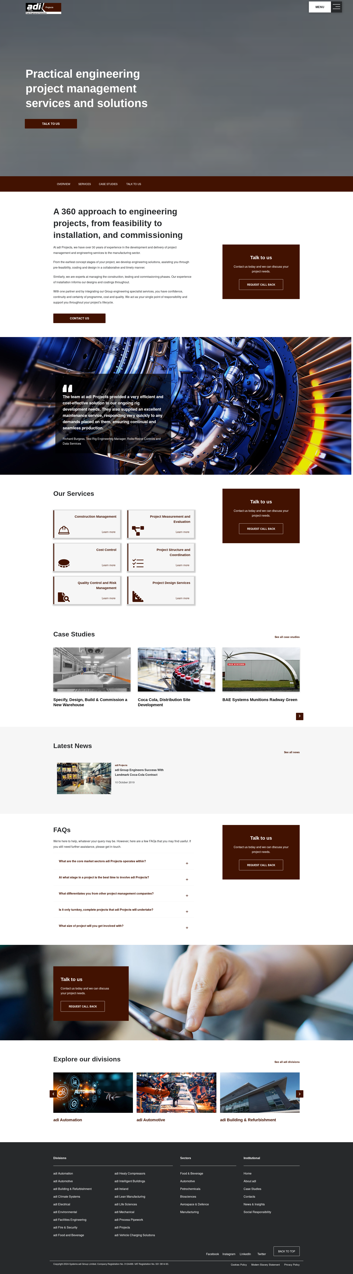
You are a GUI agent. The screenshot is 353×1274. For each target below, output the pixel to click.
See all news (292, 752)
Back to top (286, 1251)
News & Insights (254, 1204)
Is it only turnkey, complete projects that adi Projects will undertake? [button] (106, 909)
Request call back (261, 284)
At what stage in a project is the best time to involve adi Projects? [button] (104, 877)
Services (84, 184)
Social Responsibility (257, 1212)
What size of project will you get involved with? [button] (91, 926)
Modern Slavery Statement (265, 1264)
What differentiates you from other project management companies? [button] (106, 893)
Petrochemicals (190, 1189)
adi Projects (122, 1227)
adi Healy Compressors (130, 1173)
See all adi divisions (287, 1062)
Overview (63, 184)
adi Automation (63, 1173)
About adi (250, 1181)
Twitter (261, 1254)
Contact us (79, 318)
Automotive (187, 1181)
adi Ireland (121, 1189)
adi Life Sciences (126, 1204)
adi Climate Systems (66, 1196)
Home (248, 1173)
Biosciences (188, 1196)
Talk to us (51, 124)
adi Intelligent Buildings (130, 1181)
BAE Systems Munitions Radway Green (259, 699)
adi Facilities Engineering (69, 1219)
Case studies (108, 184)
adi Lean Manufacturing (130, 1196)
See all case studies (287, 637)
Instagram (228, 1254)
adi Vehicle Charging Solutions (135, 1235)
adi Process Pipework (129, 1219)
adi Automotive (63, 1181)
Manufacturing (189, 1212)
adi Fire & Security (65, 1227)
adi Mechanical (124, 1212)
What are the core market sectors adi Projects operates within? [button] (102, 861)
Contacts (249, 1196)
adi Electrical (61, 1204)
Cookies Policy (239, 1264)
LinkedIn (245, 1254)
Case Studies (252, 1189)
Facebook (212, 1254)
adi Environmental (65, 1212)
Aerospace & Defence (194, 1204)
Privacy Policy (292, 1264)
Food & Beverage (191, 1173)
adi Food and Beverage (68, 1235)
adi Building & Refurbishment (72, 1189)
